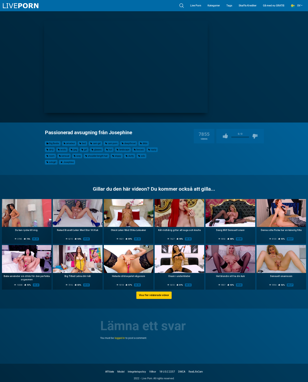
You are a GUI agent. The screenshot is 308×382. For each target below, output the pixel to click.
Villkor (152, 371)
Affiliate (109, 371)
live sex (140, 149)
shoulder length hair (97, 156)
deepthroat (130, 143)
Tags (229, 5)
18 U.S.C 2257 (167, 371)
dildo (144, 143)
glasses (98, 149)
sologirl (52, 162)
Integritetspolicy (137, 371)
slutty (131, 156)
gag (75, 149)
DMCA (181, 371)
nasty (153, 149)
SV (297, 5)
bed (83, 143)
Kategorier (214, 5)
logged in (120, 338)
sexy (78, 156)
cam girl (96, 143)
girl (85, 149)
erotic (63, 149)
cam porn (112, 143)
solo (142, 156)
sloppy (117, 156)
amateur (70, 143)
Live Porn (195, 5)
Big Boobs (54, 143)
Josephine (68, 162)
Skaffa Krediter (248, 5)
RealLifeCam (195, 371)
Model (120, 371)
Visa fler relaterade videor (154, 295)
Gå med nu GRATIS (274, 5)
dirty (51, 149)
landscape (124, 149)
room (52, 156)
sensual (65, 156)
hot (110, 149)
